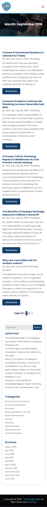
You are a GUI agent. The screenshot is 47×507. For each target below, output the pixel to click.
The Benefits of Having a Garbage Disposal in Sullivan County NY (23, 213)
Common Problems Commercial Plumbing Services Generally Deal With (23, 104)
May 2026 (9, 457)
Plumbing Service (13, 429)
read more (11, 91)
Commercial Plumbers (15, 405)
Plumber (9, 419)
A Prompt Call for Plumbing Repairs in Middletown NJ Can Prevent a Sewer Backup (20, 159)
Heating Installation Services (18, 412)
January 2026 (11, 468)
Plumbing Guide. (32, 499)
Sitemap (32, 502)
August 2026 (10, 447)
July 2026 (9, 450)
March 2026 (10, 464)
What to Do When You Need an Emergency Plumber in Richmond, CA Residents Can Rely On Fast (22, 363)
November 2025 (12, 475)
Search (37, 327)
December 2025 (12, 471)
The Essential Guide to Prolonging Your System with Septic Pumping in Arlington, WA (23, 341)
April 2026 (9, 461)
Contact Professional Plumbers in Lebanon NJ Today (23, 54)
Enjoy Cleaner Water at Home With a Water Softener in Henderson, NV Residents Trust (23, 373)
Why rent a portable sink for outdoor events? (19, 262)
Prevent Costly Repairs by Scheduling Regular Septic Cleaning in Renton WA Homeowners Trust (23, 384)
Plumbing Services (13, 433)
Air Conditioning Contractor (17, 401)
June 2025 (9, 478)
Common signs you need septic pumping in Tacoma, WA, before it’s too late (23, 352)
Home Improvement (14, 415)
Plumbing (35, 58)
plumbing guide (12, 426)
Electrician (9, 408)
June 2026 (9, 454)
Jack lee (9, 58)
